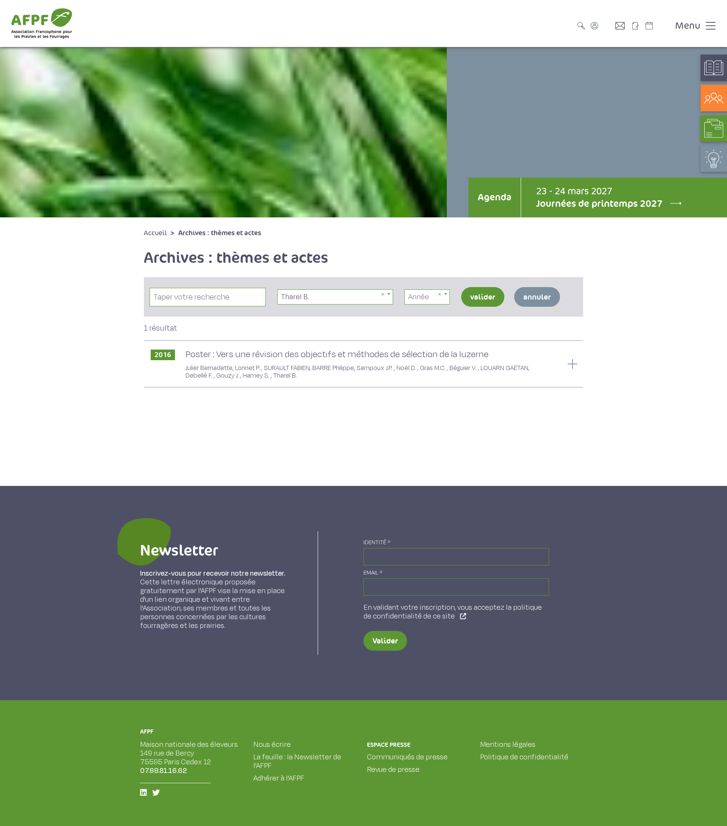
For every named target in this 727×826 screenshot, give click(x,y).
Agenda (494, 197)
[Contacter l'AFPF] (622, 26)
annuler (537, 297)
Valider (385, 641)
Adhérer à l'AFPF (278, 778)
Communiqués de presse (407, 757)
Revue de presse (393, 769)
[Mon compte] (602, 26)
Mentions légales (507, 744)
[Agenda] (657, 26)
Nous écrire (272, 744)
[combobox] (335, 296)
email (373, 573)
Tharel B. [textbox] (295, 297)
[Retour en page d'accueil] (41, 23)
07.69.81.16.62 (163, 771)
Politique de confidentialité (524, 757)
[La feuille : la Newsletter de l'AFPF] (638, 26)
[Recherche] (583, 26)
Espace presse (388, 745)
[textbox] (427, 297)
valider (482, 297)
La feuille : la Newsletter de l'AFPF (297, 761)
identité (377, 543)
